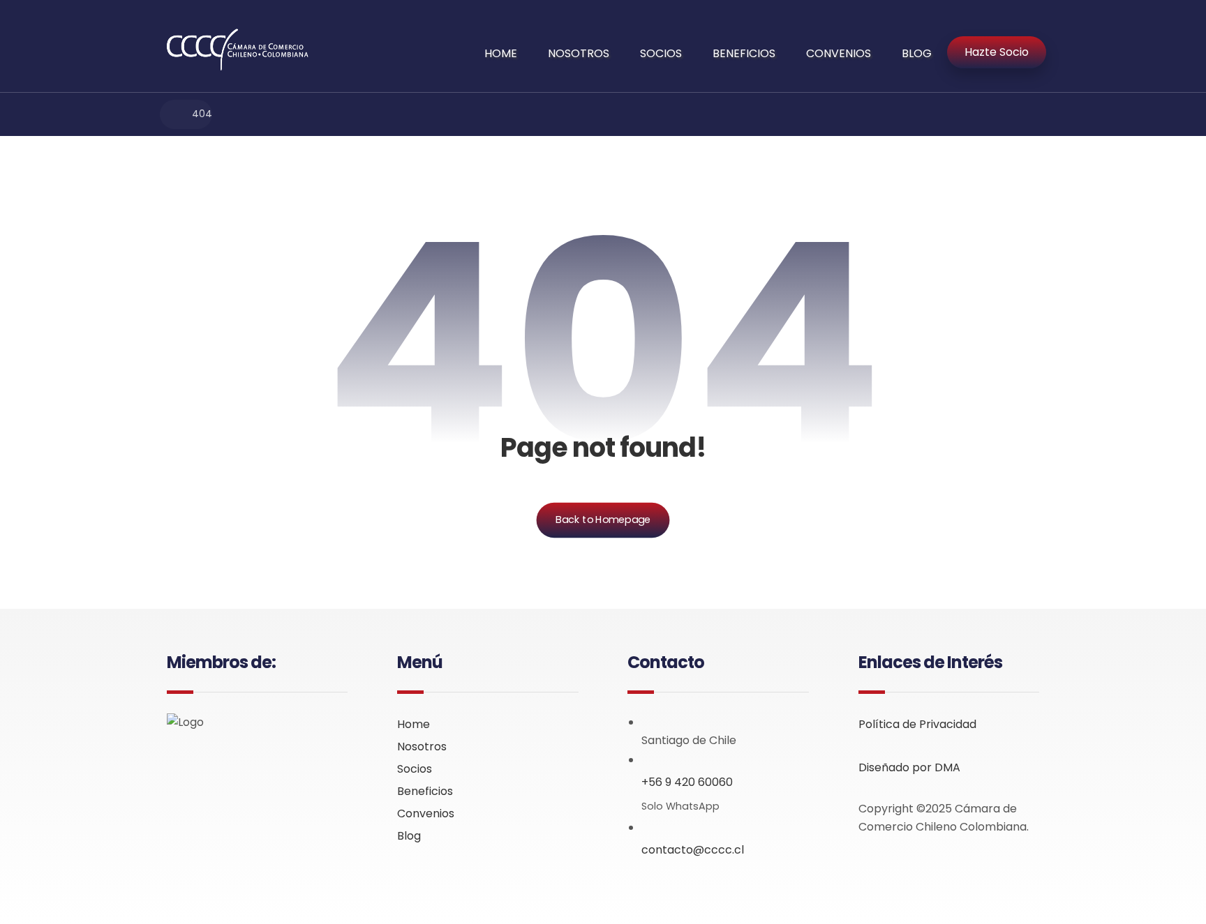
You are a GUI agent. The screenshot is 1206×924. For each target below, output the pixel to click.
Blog (409, 836)
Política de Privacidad (917, 724)
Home (413, 724)
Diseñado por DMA (909, 767)
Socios (414, 769)
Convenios (425, 813)
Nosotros (422, 747)
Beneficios (425, 791)
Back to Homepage (603, 520)
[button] (178, 763)
